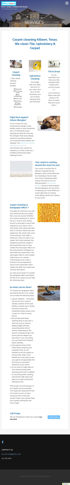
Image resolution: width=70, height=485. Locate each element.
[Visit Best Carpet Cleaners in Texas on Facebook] (3, 443)
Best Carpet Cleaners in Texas (14, 6)
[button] (54, 417)
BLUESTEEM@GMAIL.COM (11, 454)
